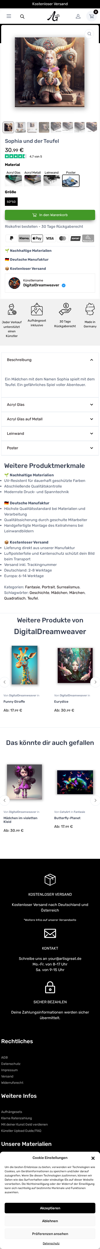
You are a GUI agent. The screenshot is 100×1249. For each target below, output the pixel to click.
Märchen (77, 592)
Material (12, 164)
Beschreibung (19, 360)
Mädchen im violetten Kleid (20, 820)
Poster (12, 448)
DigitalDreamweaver (23, 695)
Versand (7, 1076)
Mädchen (59, 592)
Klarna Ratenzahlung (16, 1118)
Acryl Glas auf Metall (25, 419)
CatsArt (65, 812)
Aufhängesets (11, 1112)
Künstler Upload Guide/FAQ (21, 1131)
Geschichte (39, 592)
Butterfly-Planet (67, 818)
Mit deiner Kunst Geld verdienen (24, 1124)
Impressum (9, 1070)
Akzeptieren (50, 1208)
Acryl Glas (15, 404)
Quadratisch (15, 598)
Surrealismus (68, 587)
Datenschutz (51, 1243)
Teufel (32, 598)
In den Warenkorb (53, 215)
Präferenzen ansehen (50, 1234)
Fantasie (32, 587)
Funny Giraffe (14, 702)
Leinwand (15, 433)
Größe (10, 192)
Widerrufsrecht (12, 1083)
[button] (93, 1157)
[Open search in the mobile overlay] (22, 16)
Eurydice (61, 702)
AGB (4, 1058)
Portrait (48, 587)
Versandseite (67, 920)
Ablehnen (50, 1221)
